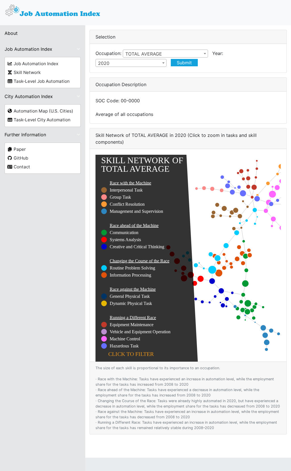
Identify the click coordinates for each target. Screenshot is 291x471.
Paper (19, 149)
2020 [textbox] (103, 63)
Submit (184, 62)
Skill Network (27, 72)
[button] (42, 49)
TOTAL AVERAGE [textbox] (143, 54)
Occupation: (108, 53)
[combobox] (165, 54)
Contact (21, 166)
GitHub (20, 158)
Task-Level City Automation (41, 119)
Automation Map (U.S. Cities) (43, 111)
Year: (217, 53)
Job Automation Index (35, 63)
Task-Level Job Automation (41, 81)
